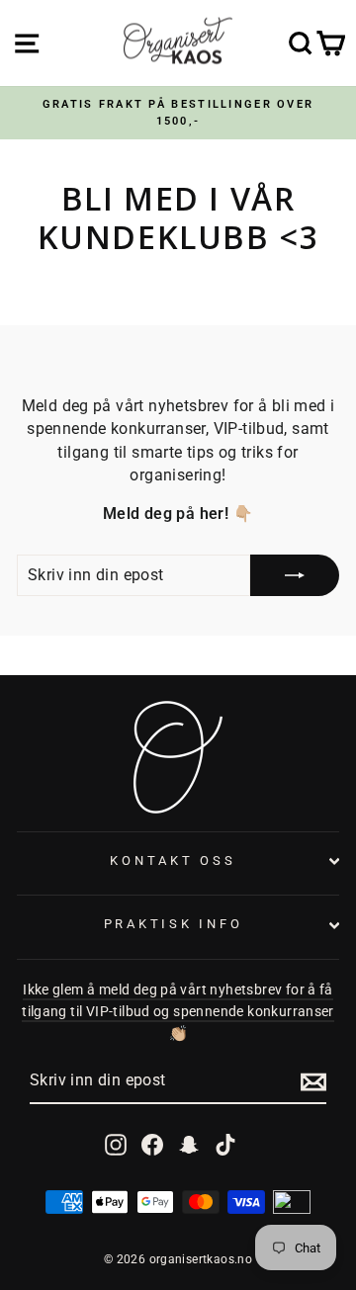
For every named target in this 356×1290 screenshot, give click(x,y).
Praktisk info (173, 923)
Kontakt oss (172, 860)
